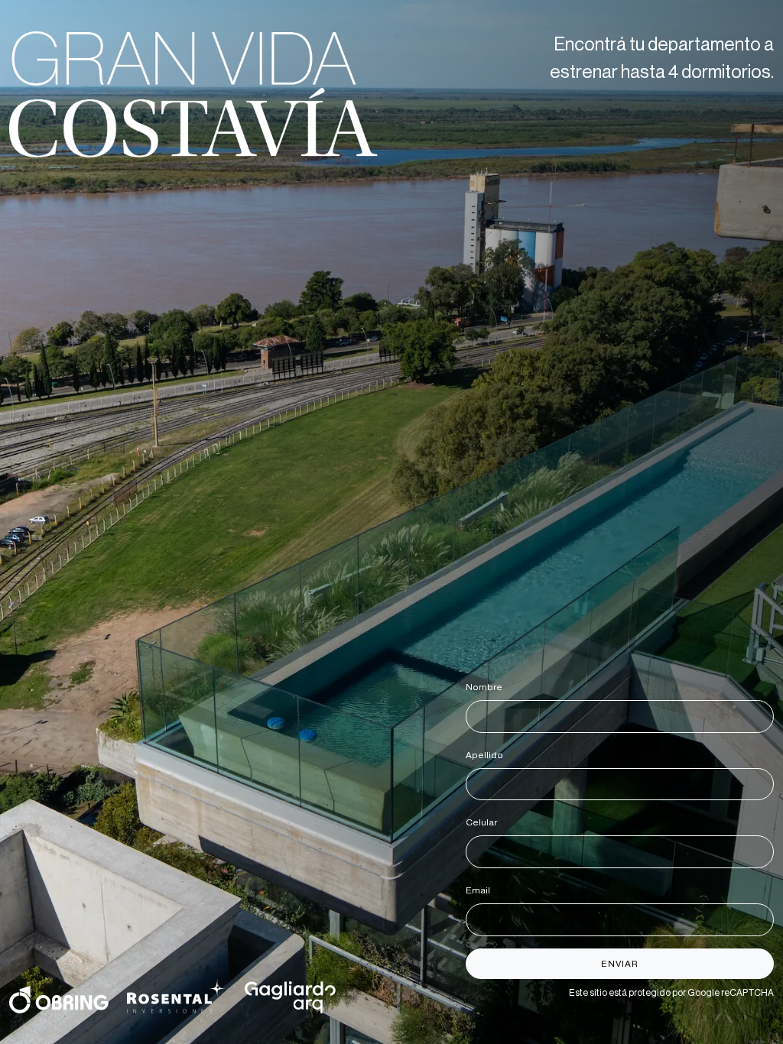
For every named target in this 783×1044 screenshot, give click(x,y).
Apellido (487, 755)
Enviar (619, 963)
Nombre (487, 687)
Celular (484, 822)
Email (480, 890)
